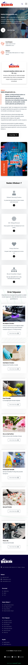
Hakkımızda (5, 591)
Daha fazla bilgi (13, 333)
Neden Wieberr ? (14, 183)
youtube (22, 657)
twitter (15, 657)
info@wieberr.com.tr (10, 45)
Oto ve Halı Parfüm (8, 434)
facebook (8, 657)
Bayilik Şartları (6, 642)
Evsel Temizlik (7, 398)
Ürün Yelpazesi (14, 292)
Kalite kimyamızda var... (8, 92)
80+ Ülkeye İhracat (7, 607)
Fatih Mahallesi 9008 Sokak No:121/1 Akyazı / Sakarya (13, 567)
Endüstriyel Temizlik (8, 469)
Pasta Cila (5, 540)
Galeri (4, 593)
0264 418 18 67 (12, 43)
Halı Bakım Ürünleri (8, 363)
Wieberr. (11, 650)
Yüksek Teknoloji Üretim (8, 605)
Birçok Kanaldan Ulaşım (8, 610)
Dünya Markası (6, 608)
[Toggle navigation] (26, 4)
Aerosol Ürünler (7, 507)
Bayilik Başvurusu (7, 644)
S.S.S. (4, 595)
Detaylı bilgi (12, 135)
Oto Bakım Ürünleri (8, 323)
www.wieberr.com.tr (6, 581)
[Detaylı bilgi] (14, 205)
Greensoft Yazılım (17, 663)
